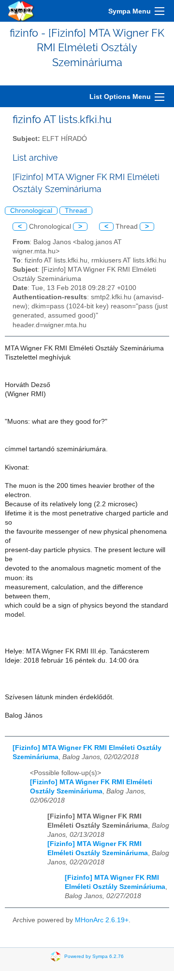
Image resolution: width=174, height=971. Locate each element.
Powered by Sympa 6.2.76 (94, 956)
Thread (76, 210)
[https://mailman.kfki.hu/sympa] (21, 10)
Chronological (31, 210)
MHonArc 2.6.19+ (102, 920)
